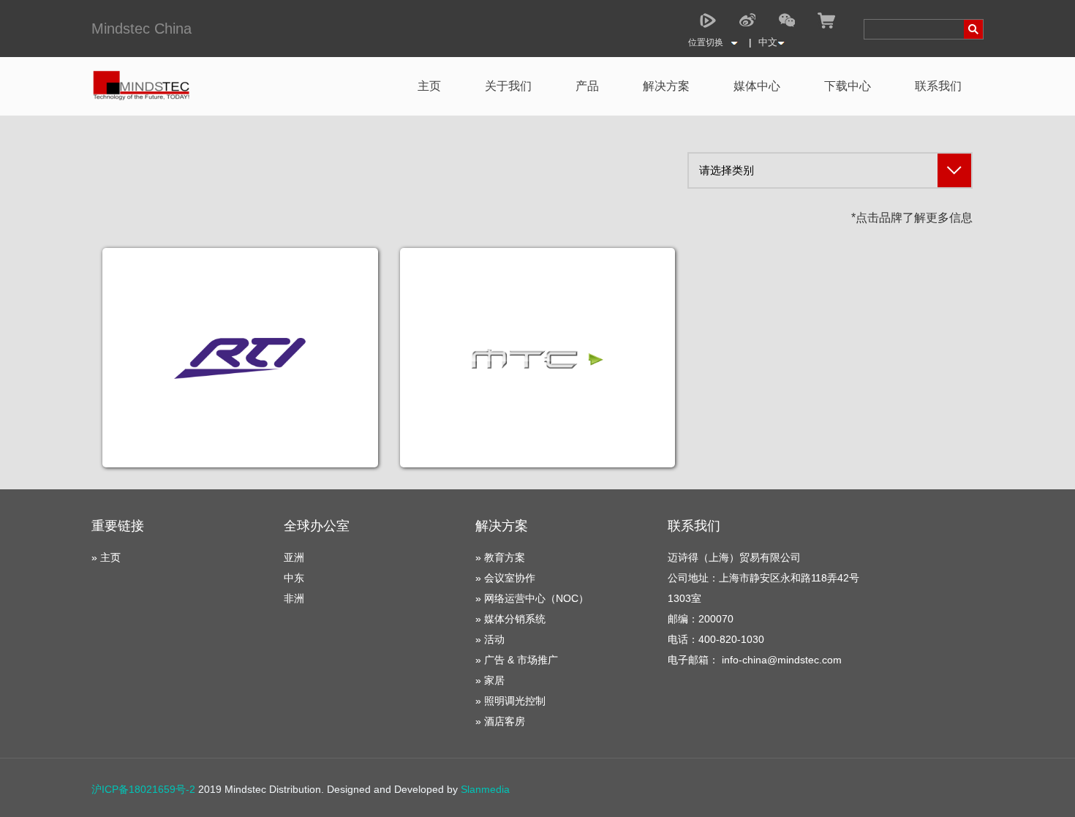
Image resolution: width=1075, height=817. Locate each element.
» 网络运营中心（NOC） (532, 598)
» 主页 (106, 557)
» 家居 (490, 680)
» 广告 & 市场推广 (516, 660)
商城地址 (826, 20)
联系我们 (938, 86)
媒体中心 (756, 86)
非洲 (294, 598)
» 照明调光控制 (510, 701)
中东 (294, 578)
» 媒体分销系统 (510, 619)
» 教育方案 (500, 557)
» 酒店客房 (500, 721)
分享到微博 (747, 20)
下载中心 (847, 86)
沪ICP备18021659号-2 (143, 789)
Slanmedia (485, 789)
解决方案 (666, 86)
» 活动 (490, 639)
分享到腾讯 (708, 20)
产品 (587, 86)
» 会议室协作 (505, 578)
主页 (429, 86)
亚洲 (294, 557)
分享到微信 (787, 20)
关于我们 (508, 86)
